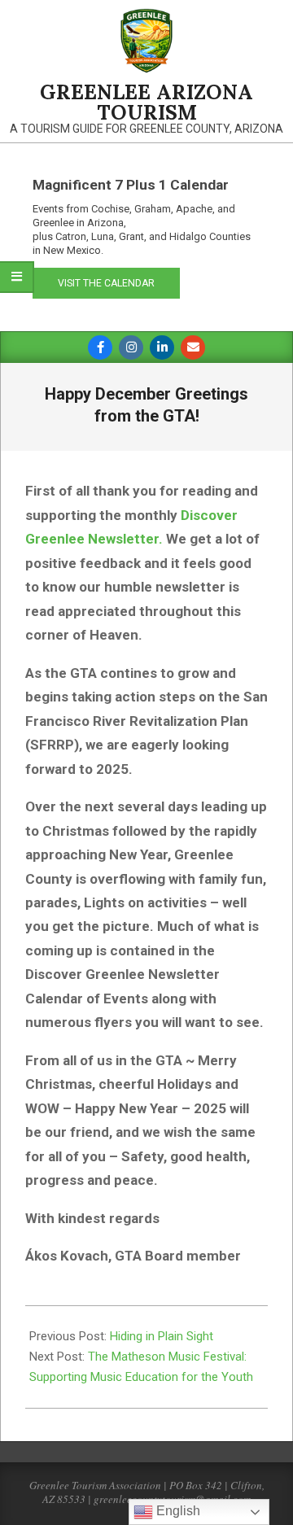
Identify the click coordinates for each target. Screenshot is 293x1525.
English (176, 1511)
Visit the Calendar (106, 283)
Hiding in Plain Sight (161, 1336)
